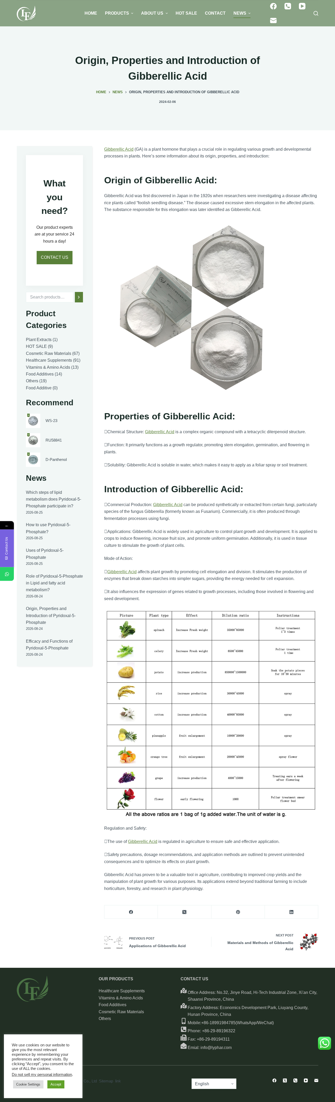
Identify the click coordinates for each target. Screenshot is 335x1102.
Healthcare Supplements (122, 991)
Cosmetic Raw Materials (121, 1012)
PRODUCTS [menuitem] (117, 13)
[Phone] (287, 6)
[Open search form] (316, 13)
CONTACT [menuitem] (215, 13)
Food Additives (112, 1005)
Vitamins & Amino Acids (121, 998)
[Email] (273, 20)
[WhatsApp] (7, 574)
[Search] (79, 297)
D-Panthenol (56, 459)
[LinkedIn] (291, 912)
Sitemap (106, 1081)
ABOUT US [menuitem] (152, 13)
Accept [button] (56, 1084)
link (118, 1081)
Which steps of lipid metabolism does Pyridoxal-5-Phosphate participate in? (53, 499)
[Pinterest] (238, 912)
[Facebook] (273, 6)
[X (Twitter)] (184, 912)
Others (105, 1018)
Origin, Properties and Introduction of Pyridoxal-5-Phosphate (51, 615)
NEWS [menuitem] (239, 13)
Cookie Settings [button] (28, 1084)
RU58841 (54, 440)
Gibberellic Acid (118, 149)
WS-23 (51, 420)
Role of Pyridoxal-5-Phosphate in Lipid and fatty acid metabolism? (54, 583)
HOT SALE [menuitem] (186, 13)
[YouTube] (302, 6)
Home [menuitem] (91, 13)
